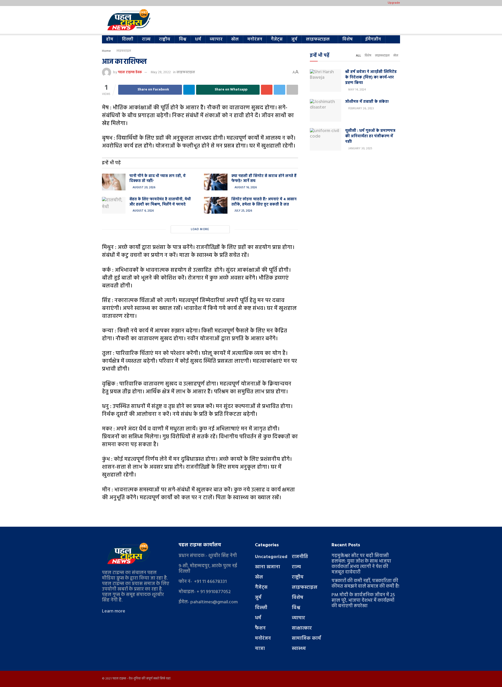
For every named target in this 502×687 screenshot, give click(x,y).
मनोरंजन (254, 39)
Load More (200, 229)
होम (109, 39)
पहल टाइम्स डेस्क (130, 72)
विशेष (347, 39)
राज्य (146, 39)
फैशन (260, 628)
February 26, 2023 (360, 108)
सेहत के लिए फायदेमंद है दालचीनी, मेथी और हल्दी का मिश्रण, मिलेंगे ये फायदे (160, 202)
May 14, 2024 (356, 89)
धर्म (198, 39)
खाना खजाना (267, 567)
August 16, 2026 (245, 187)
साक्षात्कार (302, 628)
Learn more (113, 611)
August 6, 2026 (143, 210)
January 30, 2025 (359, 148)
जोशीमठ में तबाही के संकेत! (367, 102)
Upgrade (394, 2)
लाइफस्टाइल (318, 39)
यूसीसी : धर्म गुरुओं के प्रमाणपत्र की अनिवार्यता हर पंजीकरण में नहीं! (370, 136)
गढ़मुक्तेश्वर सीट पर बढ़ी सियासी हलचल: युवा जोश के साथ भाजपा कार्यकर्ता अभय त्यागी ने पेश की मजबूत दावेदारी (361, 564)
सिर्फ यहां (165, 678)
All (358, 55)
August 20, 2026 (143, 187)
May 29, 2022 (161, 72)
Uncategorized (271, 557)
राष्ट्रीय (164, 39)
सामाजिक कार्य (306, 638)
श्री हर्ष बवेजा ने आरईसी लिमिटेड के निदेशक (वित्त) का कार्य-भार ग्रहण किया (371, 77)
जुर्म (294, 39)
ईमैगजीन (373, 39)
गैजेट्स (277, 39)
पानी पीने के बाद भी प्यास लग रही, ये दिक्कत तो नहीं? (157, 178)
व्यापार (216, 39)
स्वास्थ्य (299, 648)
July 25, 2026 (243, 210)
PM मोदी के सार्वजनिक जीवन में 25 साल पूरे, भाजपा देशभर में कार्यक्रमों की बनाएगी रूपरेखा (363, 600)
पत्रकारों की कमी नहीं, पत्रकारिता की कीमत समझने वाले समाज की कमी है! (365, 583)
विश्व (182, 39)
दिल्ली (127, 39)
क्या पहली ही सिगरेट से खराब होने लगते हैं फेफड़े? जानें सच (263, 178)
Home (106, 51)
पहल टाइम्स (119, 678)
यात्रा (260, 648)
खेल (235, 39)
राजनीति (300, 557)
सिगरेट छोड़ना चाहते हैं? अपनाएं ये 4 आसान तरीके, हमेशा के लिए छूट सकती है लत (263, 202)
